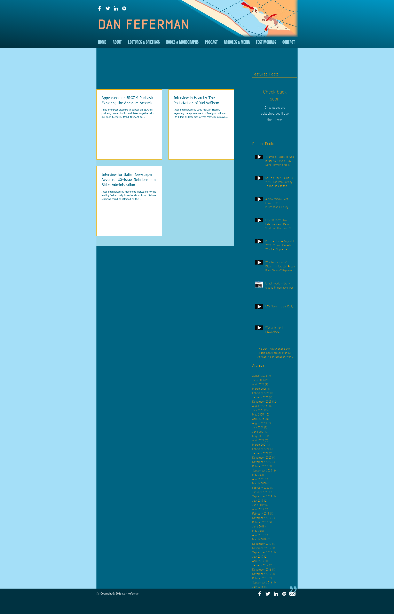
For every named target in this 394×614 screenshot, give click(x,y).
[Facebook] (99, 8)
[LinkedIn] (116, 8)
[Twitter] (108, 8)
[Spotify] (124, 8)
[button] (117, 42)
